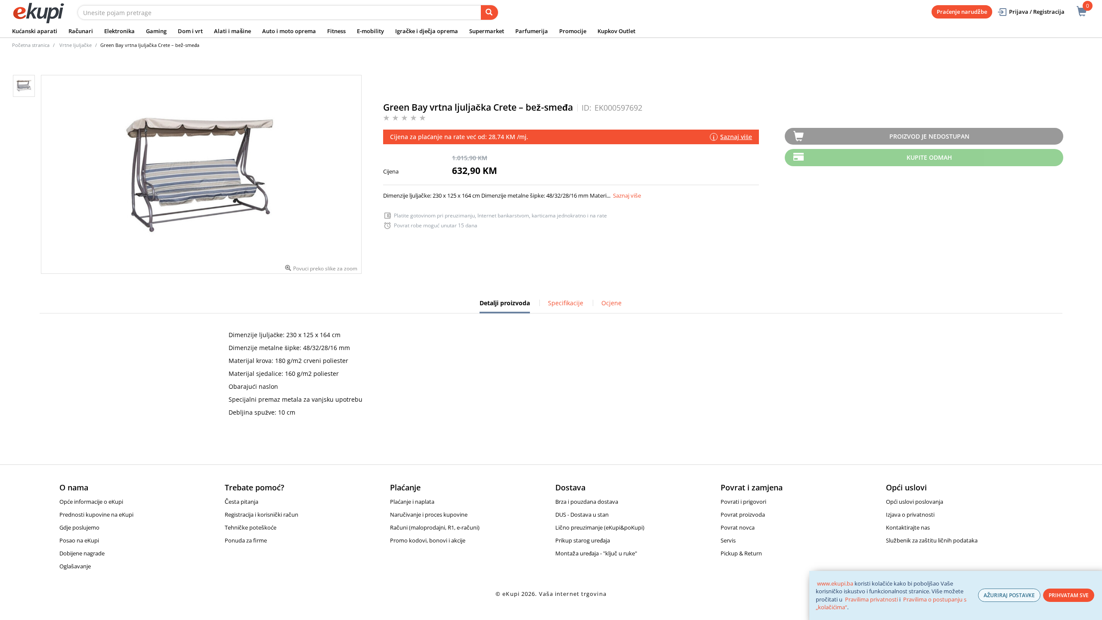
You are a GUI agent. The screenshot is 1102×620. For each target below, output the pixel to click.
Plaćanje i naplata (412, 501)
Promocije (572, 31)
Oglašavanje (75, 566)
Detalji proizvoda (505, 306)
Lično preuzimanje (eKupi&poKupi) (599, 527)
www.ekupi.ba (835, 583)
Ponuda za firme (246, 540)
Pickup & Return (741, 553)
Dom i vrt (190, 31)
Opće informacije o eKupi (91, 501)
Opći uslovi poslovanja (914, 501)
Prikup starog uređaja (582, 540)
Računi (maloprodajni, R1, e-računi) (435, 527)
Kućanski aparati (34, 31)
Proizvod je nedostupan (929, 136)
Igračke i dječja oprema (426, 31)
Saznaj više (627, 195)
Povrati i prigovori (743, 501)
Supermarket (486, 31)
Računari (80, 31)
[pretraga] (489, 12)
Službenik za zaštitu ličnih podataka (932, 540)
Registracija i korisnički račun (261, 514)
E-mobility (370, 31)
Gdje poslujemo (79, 527)
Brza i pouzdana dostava (586, 501)
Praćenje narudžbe (962, 12)
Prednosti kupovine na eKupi (96, 514)
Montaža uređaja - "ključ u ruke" (596, 553)
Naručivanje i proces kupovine (428, 514)
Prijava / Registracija (1037, 12)
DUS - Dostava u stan (582, 514)
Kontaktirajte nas (908, 527)
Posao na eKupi (79, 540)
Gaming (156, 31)
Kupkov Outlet (616, 31)
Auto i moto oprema (289, 31)
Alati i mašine (232, 31)
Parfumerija (531, 31)
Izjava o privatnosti (910, 514)
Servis (728, 540)
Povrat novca (738, 527)
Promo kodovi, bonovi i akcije (427, 540)
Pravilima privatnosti (871, 599)
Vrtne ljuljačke (75, 45)
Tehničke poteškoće (250, 527)
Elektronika (119, 31)
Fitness (336, 31)
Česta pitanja (241, 501)
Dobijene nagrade (82, 553)
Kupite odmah (929, 157)
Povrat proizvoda (743, 514)
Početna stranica (31, 45)
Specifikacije (565, 303)
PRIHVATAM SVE (1069, 595)
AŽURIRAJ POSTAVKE (1009, 595)
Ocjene (611, 303)
